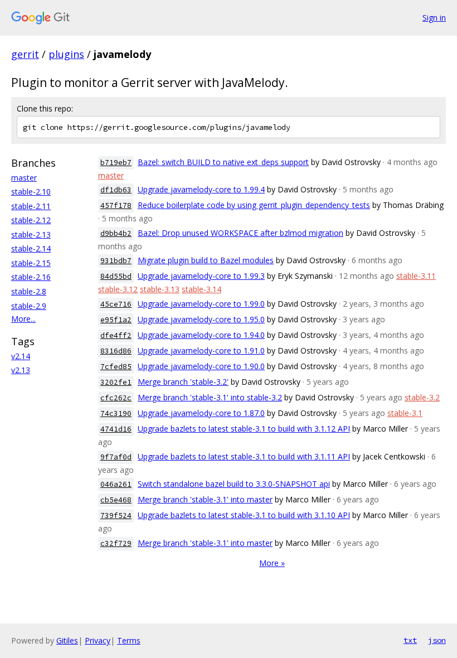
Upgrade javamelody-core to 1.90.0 (201, 366)
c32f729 (116, 543)
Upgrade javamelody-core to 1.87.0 (201, 413)
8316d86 (116, 351)
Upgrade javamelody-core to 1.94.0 (201, 335)
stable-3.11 (416, 275)
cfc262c (116, 398)
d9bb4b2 (116, 233)
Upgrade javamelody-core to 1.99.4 (201, 189)
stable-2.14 (31, 248)
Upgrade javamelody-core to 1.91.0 (201, 350)
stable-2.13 (31, 234)
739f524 (116, 515)
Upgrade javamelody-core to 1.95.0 (201, 319)
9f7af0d (116, 457)
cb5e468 (116, 500)
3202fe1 (116, 382)
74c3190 (116, 413)
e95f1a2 (116, 320)
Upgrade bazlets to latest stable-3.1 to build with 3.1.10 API (244, 515)
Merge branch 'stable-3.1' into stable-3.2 (210, 397)
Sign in (434, 17)
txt (410, 640)
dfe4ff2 (116, 335)
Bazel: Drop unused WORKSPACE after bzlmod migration (240, 233)
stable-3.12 (118, 289)
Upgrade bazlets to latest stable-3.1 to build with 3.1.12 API (244, 428)
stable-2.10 (31, 191)
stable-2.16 (31, 277)
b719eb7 (116, 162)
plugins (66, 54)
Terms (128, 640)
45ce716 (116, 304)
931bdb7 (116, 260)
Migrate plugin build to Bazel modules (206, 260)
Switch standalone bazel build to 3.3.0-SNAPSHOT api (234, 483)
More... (23, 318)
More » (272, 563)
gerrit (25, 54)
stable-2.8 (28, 291)
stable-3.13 (159, 289)
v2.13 (20, 370)
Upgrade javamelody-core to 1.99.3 (201, 275)
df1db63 (116, 190)
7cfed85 (116, 366)
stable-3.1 (404, 413)
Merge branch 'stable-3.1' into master (205, 499)
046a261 (116, 484)
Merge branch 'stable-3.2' (183, 381)
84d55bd (116, 276)
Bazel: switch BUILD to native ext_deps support (223, 162)
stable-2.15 (31, 263)
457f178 (116, 205)
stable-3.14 (201, 289)
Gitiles (67, 640)
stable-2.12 (31, 220)
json (437, 640)
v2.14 (20, 356)
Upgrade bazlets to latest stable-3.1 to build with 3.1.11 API (244, 456)
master (24, 177)
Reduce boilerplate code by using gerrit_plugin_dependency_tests (254, 205)
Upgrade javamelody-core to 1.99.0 (201, 303)
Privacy (97, 640)
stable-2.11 (31, 206)
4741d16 (116, 429)
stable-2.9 (28, 306)
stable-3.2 (422, 397)
